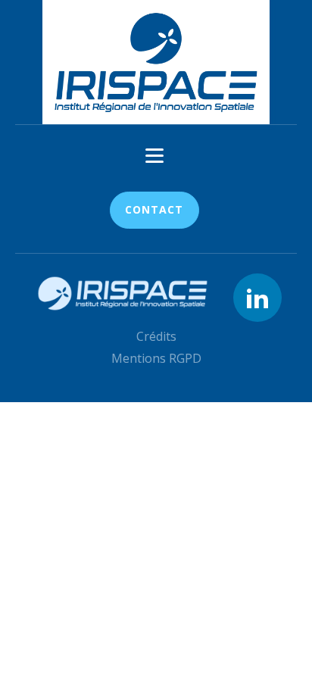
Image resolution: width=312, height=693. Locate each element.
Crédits (156, 336)
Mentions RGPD (156, 358)
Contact (154, 209)
